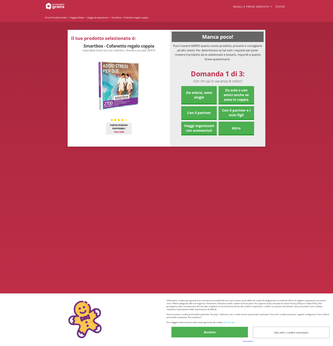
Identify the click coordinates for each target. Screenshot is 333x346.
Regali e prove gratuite (251, 6)
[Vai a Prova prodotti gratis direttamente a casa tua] (69, 6)
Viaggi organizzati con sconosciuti (199, 128)
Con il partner (199, 112)
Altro (236, 128)
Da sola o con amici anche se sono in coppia (236, 95)
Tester (280, 6)
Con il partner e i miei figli (236, 112)
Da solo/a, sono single (199, 95)
